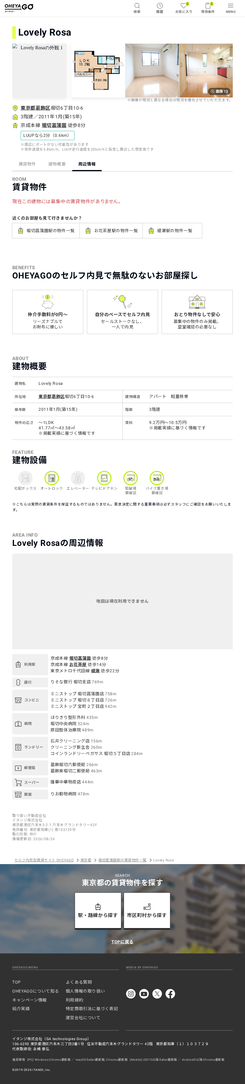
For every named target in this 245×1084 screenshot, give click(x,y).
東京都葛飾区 (35, 108)
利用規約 (74, 1000)
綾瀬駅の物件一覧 (174, 230)
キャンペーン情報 (29, 1000)
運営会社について (83, 1017)
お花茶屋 (78, 664)
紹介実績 (21, 1008)
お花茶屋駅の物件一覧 (116, 230)
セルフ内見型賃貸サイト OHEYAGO (44, 860)
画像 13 (222, 91)
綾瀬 (95, 670)
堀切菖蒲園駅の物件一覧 (51, 230)
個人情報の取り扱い (85, 991)
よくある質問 (79, 982)
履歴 (159, 12)
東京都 (85, 860)
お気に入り (183, 7)
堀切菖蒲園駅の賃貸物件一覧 (122, 860)
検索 (137, 12)
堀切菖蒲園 (54, 125)
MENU (231, 12)
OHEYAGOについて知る (35, 991)
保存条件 (208, 7)
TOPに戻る (122, 942)
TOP (16, 982)
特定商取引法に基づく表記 (92, 1008)
